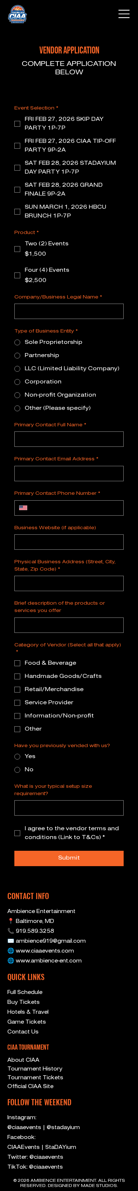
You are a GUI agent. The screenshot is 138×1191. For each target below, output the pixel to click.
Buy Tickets (23, 1002)
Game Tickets (26, 1022)
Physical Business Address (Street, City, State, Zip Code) (65, 565)
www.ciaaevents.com (45, 951)
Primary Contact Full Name (50, 425)
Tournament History (34, 1069)
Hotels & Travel (28, 1012)
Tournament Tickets (35, 1078)
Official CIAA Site (30, 1086)
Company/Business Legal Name (58, 297)
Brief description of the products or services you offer (59, 607)
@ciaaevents (25, 1127)
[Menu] (124, 13)
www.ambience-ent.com (49, 961)
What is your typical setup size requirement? (53, 790)
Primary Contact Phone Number (57, 493)
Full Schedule (24, 992)
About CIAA (23, 1060)
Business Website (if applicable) (55, 528)
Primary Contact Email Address (56, 459)
